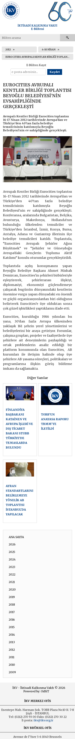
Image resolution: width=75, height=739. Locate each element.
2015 (12, 627)
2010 (12, 664)
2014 (12, 634)
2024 (12, 559)
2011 (11, 657)
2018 (12, 604)
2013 (12, 642)
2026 (12, 544)
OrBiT (45, 691)
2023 (12, 567)
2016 (12, 619)
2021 (12, 582)
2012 (8, 49)
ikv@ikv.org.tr (43, 720)
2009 (12, 672)
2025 (12, 552)
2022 (12, 574)
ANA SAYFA (16, 537)
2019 (12, 597)
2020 (12, 589)
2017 (12, 612)
